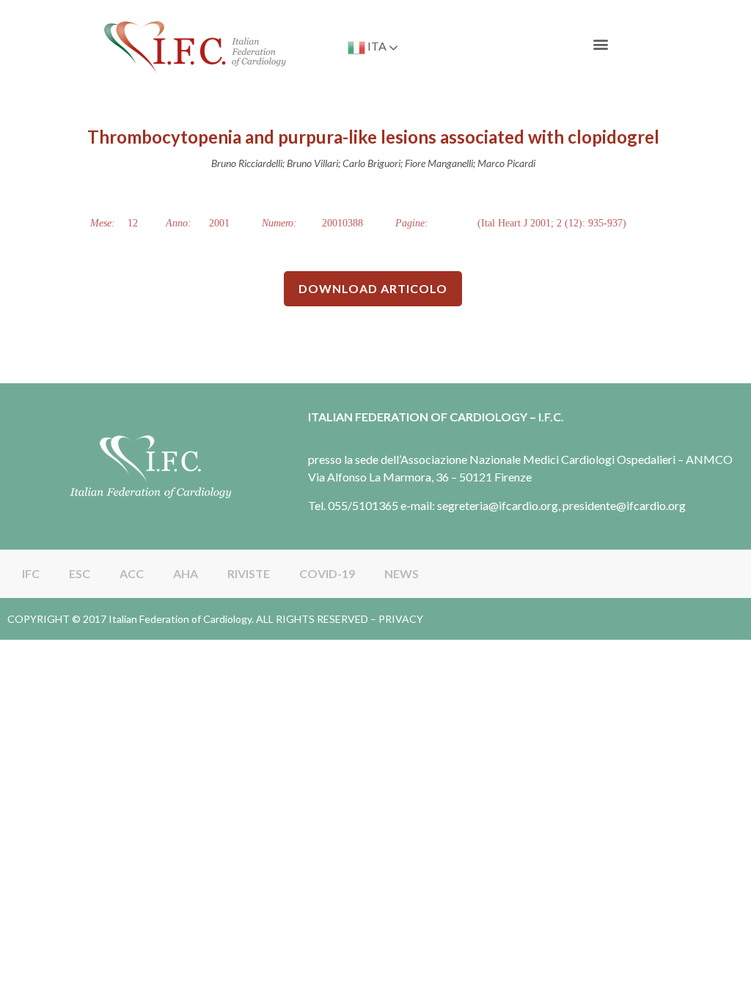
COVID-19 (327, 573)
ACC (132, 573)
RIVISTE (248, 573)
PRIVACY (400, 619)
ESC (79, 573)
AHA (185, 573)
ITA (376, 46)
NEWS (401, 573)
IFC (31, 573)
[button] (601, 44)
